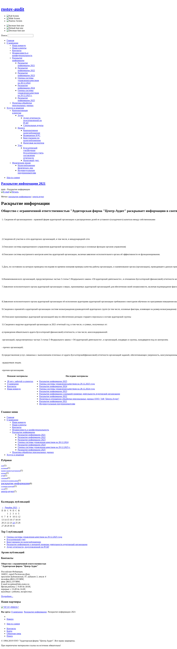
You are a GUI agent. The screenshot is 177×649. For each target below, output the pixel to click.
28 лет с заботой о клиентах (20, 381)
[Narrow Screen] (14, 21)
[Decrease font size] (16, 30)
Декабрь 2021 (11, 507)
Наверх (10, 619)
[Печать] (14, 192)
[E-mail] (5, 192)
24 (14, 523)
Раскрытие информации (35, 612)
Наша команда (14, 389)
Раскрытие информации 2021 (23, 183)
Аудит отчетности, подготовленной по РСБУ (28, 547)
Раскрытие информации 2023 (53, 391)
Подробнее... (7, 596)
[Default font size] (15, 28)
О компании (13, 384)
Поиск (4, 35)
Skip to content (13, 177)
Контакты (11, 386)
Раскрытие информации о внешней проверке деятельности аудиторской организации (79, 394)
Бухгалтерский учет (16, 539)
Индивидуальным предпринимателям (57, 404)
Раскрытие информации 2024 (53, 386)
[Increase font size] (15, 25)
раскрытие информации (19, 196)
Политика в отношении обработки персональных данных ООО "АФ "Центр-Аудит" (79, 399)
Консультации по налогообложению (24, 542)
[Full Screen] (13, 16)
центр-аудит (38, 196)
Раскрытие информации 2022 (53, 396)
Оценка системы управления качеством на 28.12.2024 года (67, 389)
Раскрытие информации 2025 (53, 381)
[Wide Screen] (13, 18)
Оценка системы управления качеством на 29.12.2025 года (67, 384)
